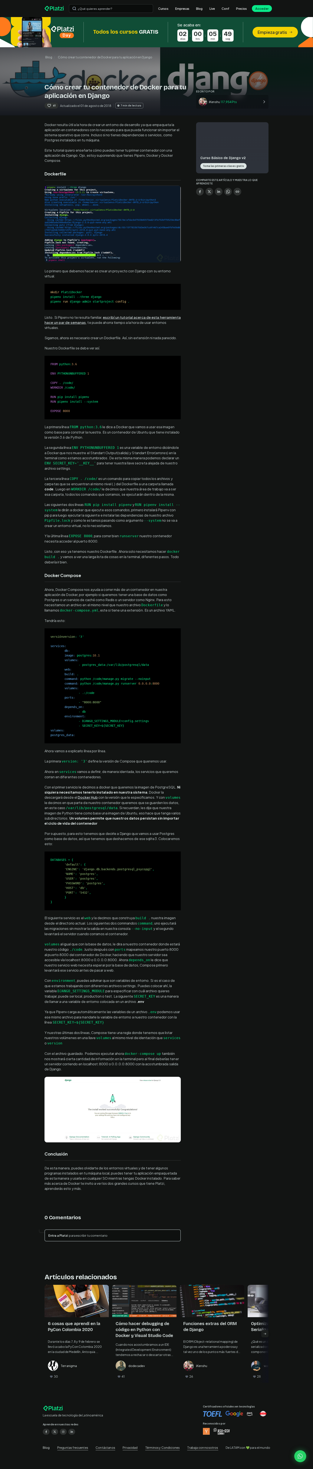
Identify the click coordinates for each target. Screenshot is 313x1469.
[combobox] (111, 8)
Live (212, 8)
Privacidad (130, 1447)
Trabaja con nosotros (202, 1447)
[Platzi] (54, 8)
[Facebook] (46, 1432)
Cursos (163, 8)
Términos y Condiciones (162, 1447)
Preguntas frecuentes (72, 1447)
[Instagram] (63, 1432)
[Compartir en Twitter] (209, 191)
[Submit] (74, 8)
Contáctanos (105, 1447)
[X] (54, 1432)
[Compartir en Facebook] (200, 191)
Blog (199, 8)
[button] (156, 32)
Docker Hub (88, 797)
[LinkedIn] (71, 1432)
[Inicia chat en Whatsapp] (300, 1456)
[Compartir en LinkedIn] (219, 191)
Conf (225, 8)
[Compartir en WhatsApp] (228, 191)
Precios (241, 8)
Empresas (182, 8)
